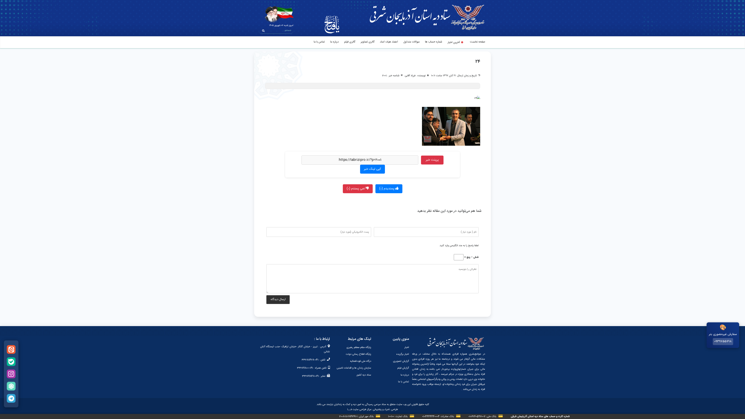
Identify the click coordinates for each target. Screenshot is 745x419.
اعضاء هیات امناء (389, 42)
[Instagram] (11, 374)
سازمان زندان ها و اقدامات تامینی (354, 368)
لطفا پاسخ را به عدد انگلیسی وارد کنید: (459, 245)
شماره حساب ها (433, 42)
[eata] (11, 349)
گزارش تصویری (401, 361)
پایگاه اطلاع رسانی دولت (358, 354)
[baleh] (11, 361)
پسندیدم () (387, 188)
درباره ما (334, 42)
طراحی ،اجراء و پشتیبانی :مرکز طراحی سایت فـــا (372, 409)
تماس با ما (319, 42)
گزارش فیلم (403, 368)
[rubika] (11, 386)
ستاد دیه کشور (363, 375)
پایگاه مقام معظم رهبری (359, 347)
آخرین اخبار (454, 42)
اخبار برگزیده (402, 354)
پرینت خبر (432, 160)
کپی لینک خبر (372, 169)
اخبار (406, 347)
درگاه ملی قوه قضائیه (360, 361)
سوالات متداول (411, 42)
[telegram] (11, 398)
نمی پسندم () (356, 188)
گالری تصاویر (367, 42)
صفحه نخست (477, 42)
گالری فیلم (349, 42)
